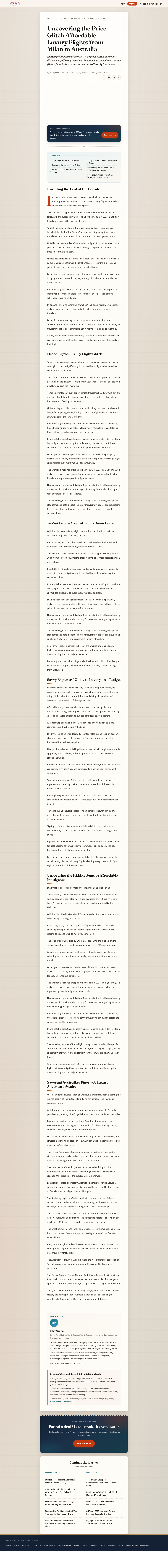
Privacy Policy (49, 1545)
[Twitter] (140, 4)
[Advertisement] (84, 103)
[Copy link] (119, 77)
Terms (102, 1545)
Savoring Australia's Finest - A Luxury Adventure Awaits (99, 176)
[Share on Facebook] (109, 77)
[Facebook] (144, 4)
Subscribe (112, 1545)
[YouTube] (152, 4)
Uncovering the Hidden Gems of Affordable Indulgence (100, 169)
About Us (25, 1545)
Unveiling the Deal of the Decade (65, 160)
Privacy (94, 1545)
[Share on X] (104, 77)
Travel (57, 19)
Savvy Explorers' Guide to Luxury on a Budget (102, 162)
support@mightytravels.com (137, 1545)
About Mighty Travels (71, 1363)
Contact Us (36, 1545)
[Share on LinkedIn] (114, 77)
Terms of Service (64, 1545)
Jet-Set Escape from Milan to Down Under (67, 171)
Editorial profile (56, 1363)
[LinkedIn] (156, 4)
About (52, 1401)
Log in (122, 3)
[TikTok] (160, 4)
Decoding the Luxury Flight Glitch (66, 165)
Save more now (84, 1443)
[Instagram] (148, 4)
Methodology (69, 1401)
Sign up (132, 3)
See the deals (110, 135)
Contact (84, 1363)
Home (49, 19)
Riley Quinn (54, 73)
